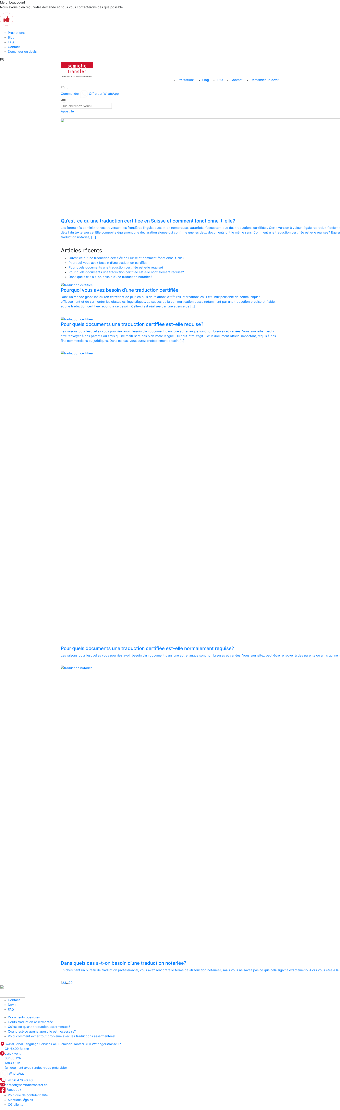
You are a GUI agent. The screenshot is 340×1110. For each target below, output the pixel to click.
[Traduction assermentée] (77, 69)
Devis (12, 1005)
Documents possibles (24, 1017)
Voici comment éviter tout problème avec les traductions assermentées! (61, 1036)
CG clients (15, 1104)
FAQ (11, 42)
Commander (70, 94)
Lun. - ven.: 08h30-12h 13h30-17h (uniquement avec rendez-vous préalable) (36, 1060)
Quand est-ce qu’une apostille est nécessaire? (42, 1031)
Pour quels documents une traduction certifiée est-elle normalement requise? (126, 272)
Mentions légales (20, 1100)
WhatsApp (16, 1073)
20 (71, 983)
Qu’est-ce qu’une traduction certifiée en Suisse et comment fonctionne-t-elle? (126, 258)
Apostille (67, 111)
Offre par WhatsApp (103, 94)
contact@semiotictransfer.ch (26, 1085)
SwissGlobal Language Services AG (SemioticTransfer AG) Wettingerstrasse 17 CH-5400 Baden (63, 1046)
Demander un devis (22, 51)
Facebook (13, 1090)
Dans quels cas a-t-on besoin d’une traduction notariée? (110, 277)
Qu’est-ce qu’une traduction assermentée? (39, 1027)
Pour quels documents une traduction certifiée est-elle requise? (116, 267)
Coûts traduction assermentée (30, 1022)
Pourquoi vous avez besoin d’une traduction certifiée (108, 263)
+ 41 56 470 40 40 (19, 1080)
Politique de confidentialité (28, 1095)
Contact (14, 47)
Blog (11, 37)
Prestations (16, 33)
